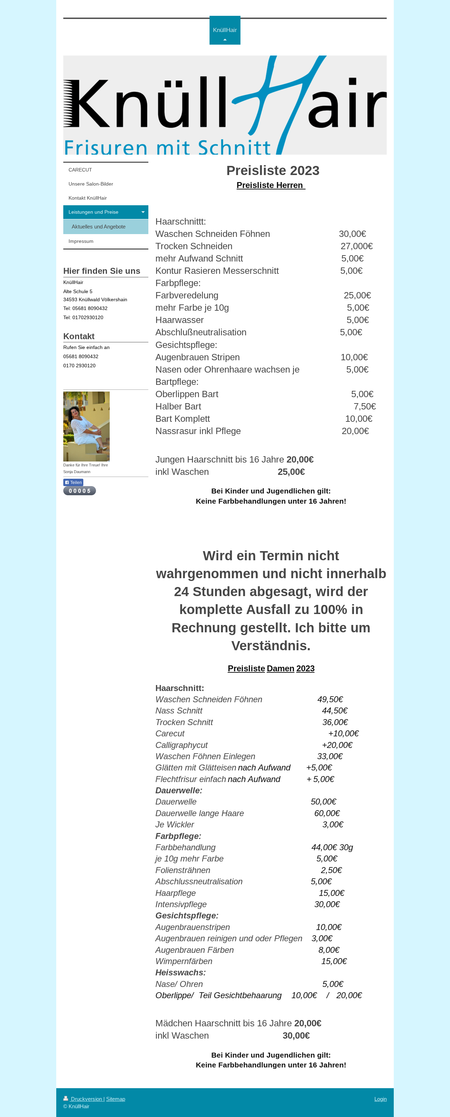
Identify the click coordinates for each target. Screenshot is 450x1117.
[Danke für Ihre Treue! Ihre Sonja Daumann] (86, 426)
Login (380, 1099)
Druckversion (86, 1099)
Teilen (75, 482)
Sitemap (115, 1099)
